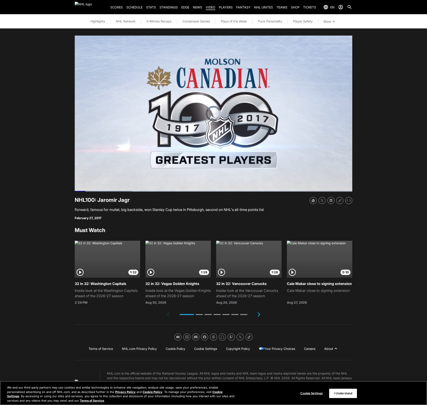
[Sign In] (340, 7)
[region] (213, 393)
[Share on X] (322, 200)
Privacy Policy (125, 391)
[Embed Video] (348, 200)
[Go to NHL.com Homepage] (91, 7)
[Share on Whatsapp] (313, 200)
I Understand (343, 393)
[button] (187, 314)
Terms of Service (92, 400)
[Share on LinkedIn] (330, 200)
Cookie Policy (152, 391)
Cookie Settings (311, 393)
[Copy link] (339, 200)
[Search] (349, 7)
